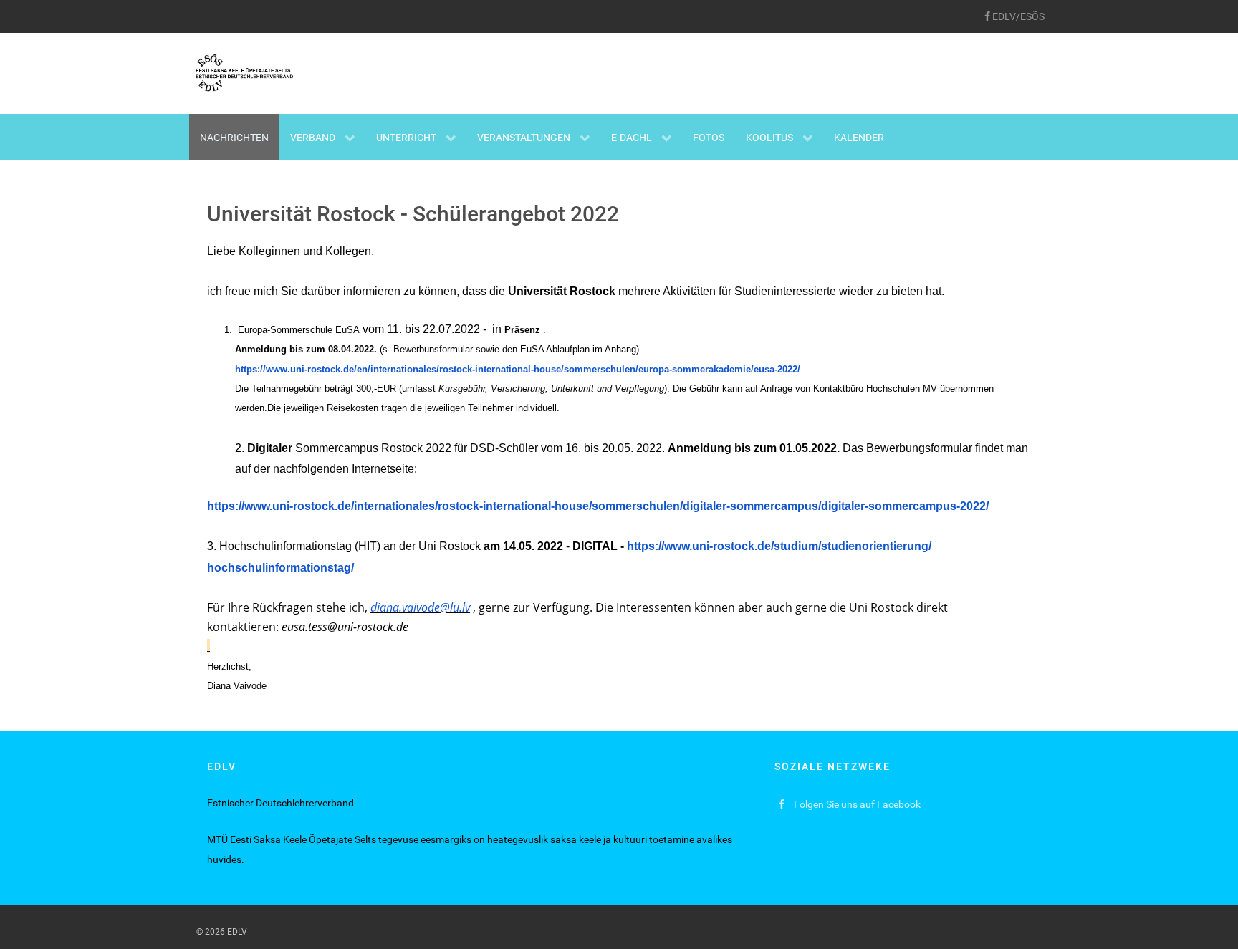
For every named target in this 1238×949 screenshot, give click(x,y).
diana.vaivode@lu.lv (420, 607)
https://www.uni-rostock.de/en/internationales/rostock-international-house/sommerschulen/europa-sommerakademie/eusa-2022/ (517, 369)
